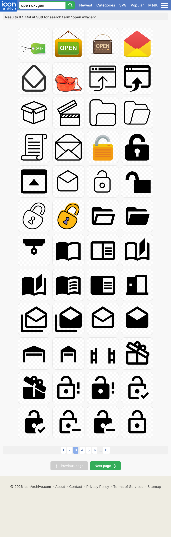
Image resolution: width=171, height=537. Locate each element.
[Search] (70, 5)
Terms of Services (128, 487)
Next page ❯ (105, 466)
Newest (85, 5)
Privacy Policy (97, 487)
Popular (137, 5)
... (100, 450)
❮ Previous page (69, 466)
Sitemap (154, 487)
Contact (75, 487)
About (60, 487)
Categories (105, 5)
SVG (123, 5)
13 (106, 450)
